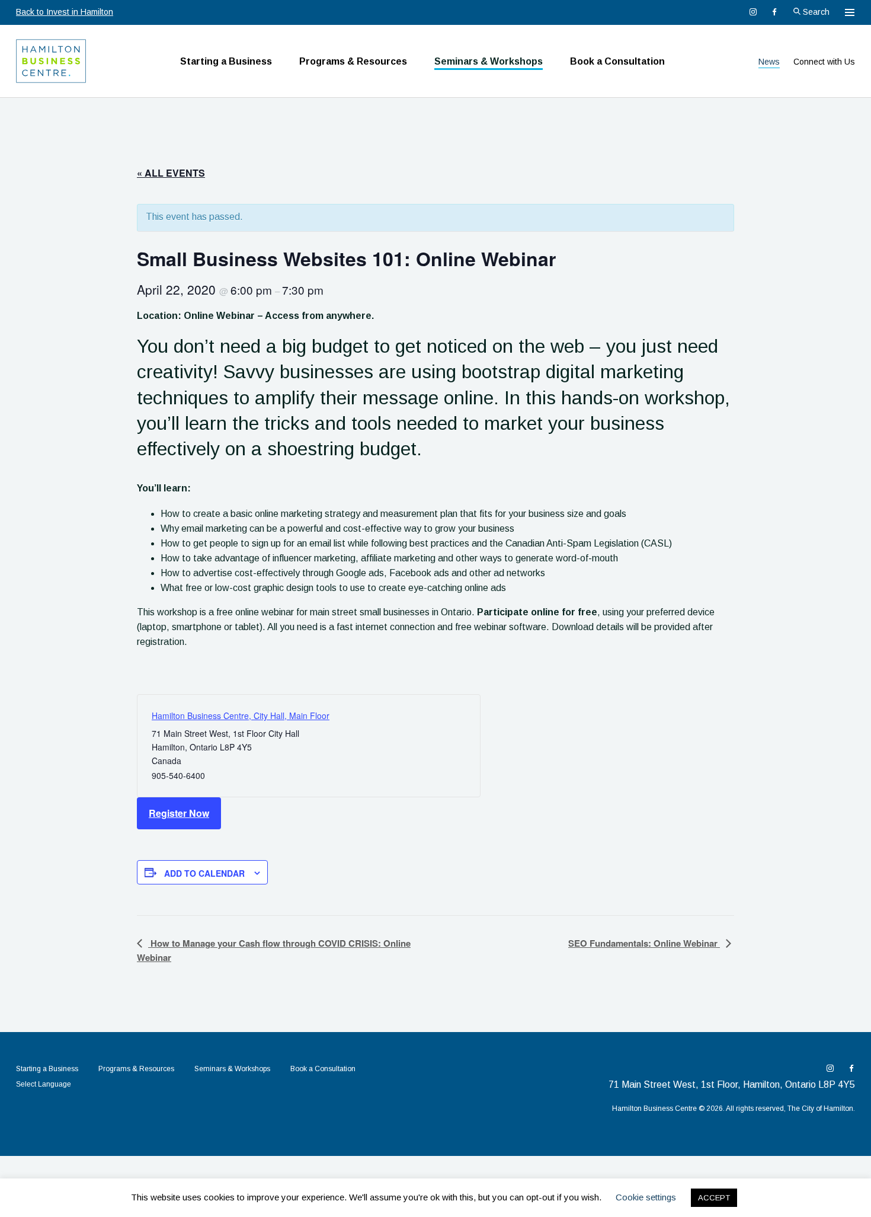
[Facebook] (774, 11)
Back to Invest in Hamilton (64, 12)
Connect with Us (824, 61)
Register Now (179, 813)
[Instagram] (753, 11)
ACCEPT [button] (714, 1197)
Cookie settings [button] (646, 1197)
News (769, 61)
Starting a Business (226, 61)
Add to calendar (204, 873)
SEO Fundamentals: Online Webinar (644, 943)
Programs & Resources (353, 61)
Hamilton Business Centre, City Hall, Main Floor (240, 715)
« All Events (171, 173)
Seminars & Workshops (488, 61)
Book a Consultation (617, 61)
